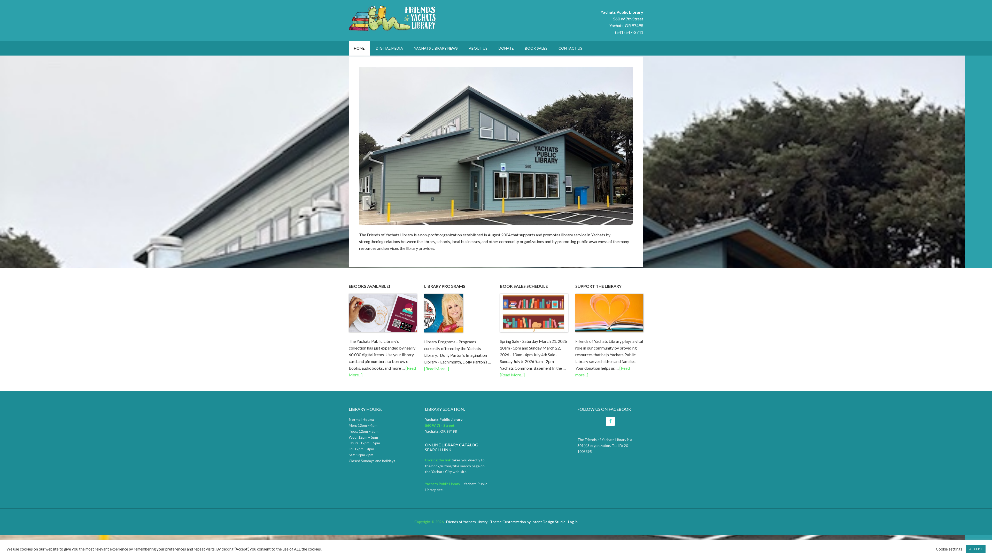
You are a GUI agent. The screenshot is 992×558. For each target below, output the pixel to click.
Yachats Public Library (443, 484)
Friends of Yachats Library (393, 18)
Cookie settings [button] (949, 549)
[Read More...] (436, 368)
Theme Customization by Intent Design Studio (527, 522)
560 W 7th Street (628, 18)
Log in (573, 522)
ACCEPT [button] (975, 549)
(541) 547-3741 (629, 32)
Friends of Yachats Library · (467, 522)
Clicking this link (438, 460)
